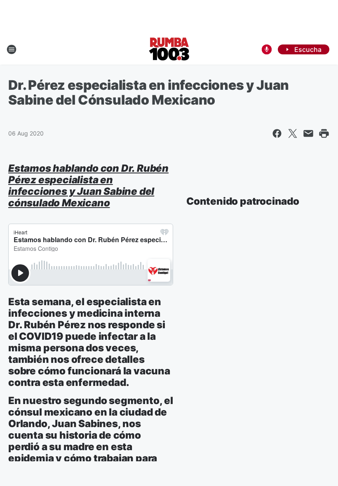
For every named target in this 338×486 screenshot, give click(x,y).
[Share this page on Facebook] (277, 133)
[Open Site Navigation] (11, 49)
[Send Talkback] (267, 49)
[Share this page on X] (292, 133)
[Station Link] (169, 49)
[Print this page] (324, 133)
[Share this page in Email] (308, 133)
